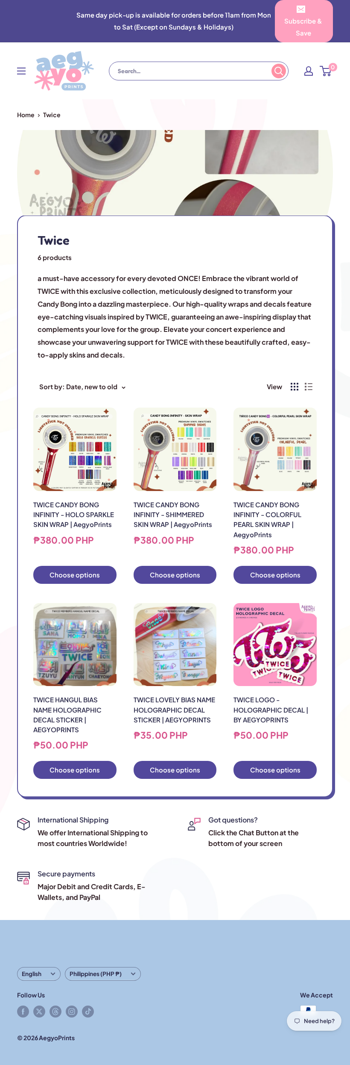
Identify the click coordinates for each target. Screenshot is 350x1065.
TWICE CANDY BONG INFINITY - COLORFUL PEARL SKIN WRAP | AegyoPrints (267, 519)
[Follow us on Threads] (55, 1011)
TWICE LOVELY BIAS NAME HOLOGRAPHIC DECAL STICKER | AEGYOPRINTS (174, 709)
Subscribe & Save (303, 27)
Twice (52, 114)
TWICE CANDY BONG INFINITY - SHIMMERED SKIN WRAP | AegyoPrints (173, 514)
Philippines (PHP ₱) (96, 973)
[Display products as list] (308, 386)
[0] (326, 71)
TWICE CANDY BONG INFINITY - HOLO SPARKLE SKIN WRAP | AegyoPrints (73, 514)
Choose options (75, 575)
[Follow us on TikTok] (88, 1011)
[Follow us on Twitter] (39, 1011)
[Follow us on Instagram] (72, 1011)
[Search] (278, 71)
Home (26, 114)
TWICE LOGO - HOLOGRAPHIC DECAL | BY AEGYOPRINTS (270, 709)
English (31, 973)
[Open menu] (21, 71)
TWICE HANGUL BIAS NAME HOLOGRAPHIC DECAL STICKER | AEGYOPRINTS (67, 714)
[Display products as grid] (294, 386)
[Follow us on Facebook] (23, 1011)
